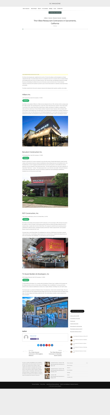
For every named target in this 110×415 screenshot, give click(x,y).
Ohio (63, 362)
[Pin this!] (46, 345)
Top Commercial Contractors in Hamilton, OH (47, 370)
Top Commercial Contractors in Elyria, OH (80, 336)
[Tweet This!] (38, 345)
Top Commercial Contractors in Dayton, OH (47, 376)
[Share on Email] (52, 345)
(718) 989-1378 (59, 8)
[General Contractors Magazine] (55, 4)
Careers (54, 8)
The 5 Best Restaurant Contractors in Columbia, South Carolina (55, 353)
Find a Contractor (26, 8)
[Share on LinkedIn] (44, 345)
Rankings (50, 8)
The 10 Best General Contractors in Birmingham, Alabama (36, 353)
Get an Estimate (45, 8)
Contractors (60, 362)
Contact (26, 100)
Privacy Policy (42, 384)
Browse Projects (34, 8)
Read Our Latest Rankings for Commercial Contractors (69, 384)
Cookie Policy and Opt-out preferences (52, 384)
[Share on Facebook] (41, 345)
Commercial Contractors (54, 362)
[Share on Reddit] (49, 345)
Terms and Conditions (35, 384)
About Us (39, 8)
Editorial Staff (33, 336)
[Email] (38, 339)
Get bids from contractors (55, 12)
